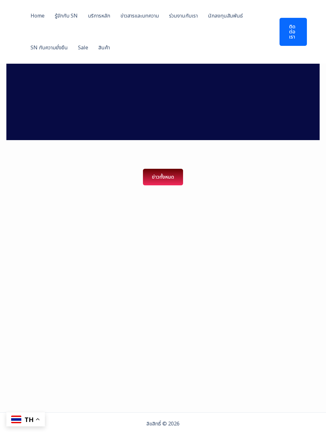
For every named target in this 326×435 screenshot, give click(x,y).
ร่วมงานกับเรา (183, 16)
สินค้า (104, 48)
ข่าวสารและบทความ (139, 16)
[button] (289, 32)
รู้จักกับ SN (66, 16)
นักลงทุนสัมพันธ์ (225, 16)
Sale (83, 48)
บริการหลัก (99, 16)
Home (38, 16)
